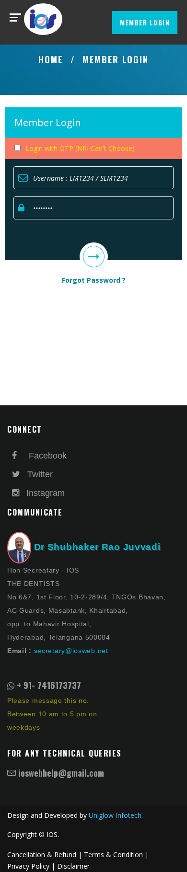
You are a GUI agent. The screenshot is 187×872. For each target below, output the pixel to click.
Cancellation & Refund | (44, 854)
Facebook (44, 455)
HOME (50, 59)
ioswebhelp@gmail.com (61, 773)
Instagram (42, 493)
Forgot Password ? (94, 280)
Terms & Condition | (116, 854)
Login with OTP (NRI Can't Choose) (80, 148)
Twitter (39, 474)
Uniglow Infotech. (116, 815)
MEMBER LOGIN (145, 22)
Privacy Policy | (31, 866)
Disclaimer (73, 866)
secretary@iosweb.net (71, 650)
